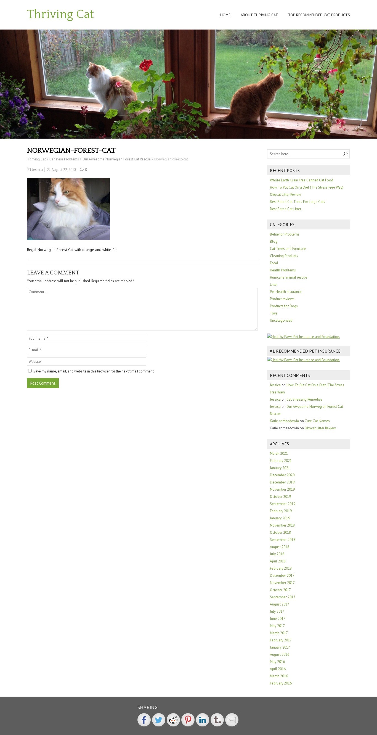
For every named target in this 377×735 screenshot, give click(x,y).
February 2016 (281, 683)
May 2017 (277, 625)
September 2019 (282, 503)
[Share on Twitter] (158, 719)
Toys (273, 313)
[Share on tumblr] (217, 719)
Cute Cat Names (317, 421)
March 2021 (279, 453)
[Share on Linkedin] (202, 719)
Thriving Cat (60, 14)
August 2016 (279, 654)
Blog (273, 241)
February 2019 (281, 511)
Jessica (37, 169)
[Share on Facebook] (144, 719)
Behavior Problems (284, 234)
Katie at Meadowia (284, 421)
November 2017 (282, 582)
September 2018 (282, 539)
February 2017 (281, 640)
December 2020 (282, 475)
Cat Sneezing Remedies (304, 399)
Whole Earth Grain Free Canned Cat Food (301, 180)
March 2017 (279, 633)
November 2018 (282, 525)
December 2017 (282, 575)
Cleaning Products (284, 255)
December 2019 (282, 482)
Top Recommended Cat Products (319, 14)
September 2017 (282, 597)
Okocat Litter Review (285, 194)
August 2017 (279, 604)
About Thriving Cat (259, 14)
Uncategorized (281, 320)
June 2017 (277, 618)
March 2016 (279, 676)
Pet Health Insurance (286, 291)
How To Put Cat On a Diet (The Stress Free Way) (306, 187)
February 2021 (281, 460)
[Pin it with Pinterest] (188, 719)
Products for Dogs (284, 306)
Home (225, 14)
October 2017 (280, 590)
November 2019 (282, 489)
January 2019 (280, 518)
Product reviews (282, 299)
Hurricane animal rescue (288, 277)
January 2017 (280, 647)
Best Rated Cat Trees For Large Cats (297, 201)
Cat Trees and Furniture (288, 248)
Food (274, 263)
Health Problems (283, 270)
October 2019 (280, 496)
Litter (274, 284)
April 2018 (278, 561)
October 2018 (280, 532)
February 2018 (281, 568)
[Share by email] (231, 719)
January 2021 (280, 468)
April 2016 (278, 669)
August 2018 (279, 546)
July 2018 (277, 554)
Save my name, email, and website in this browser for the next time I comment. (94, 371)
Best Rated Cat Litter (285, 209)
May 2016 (277, 661)
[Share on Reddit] (173, 719)
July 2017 (277, 611)
